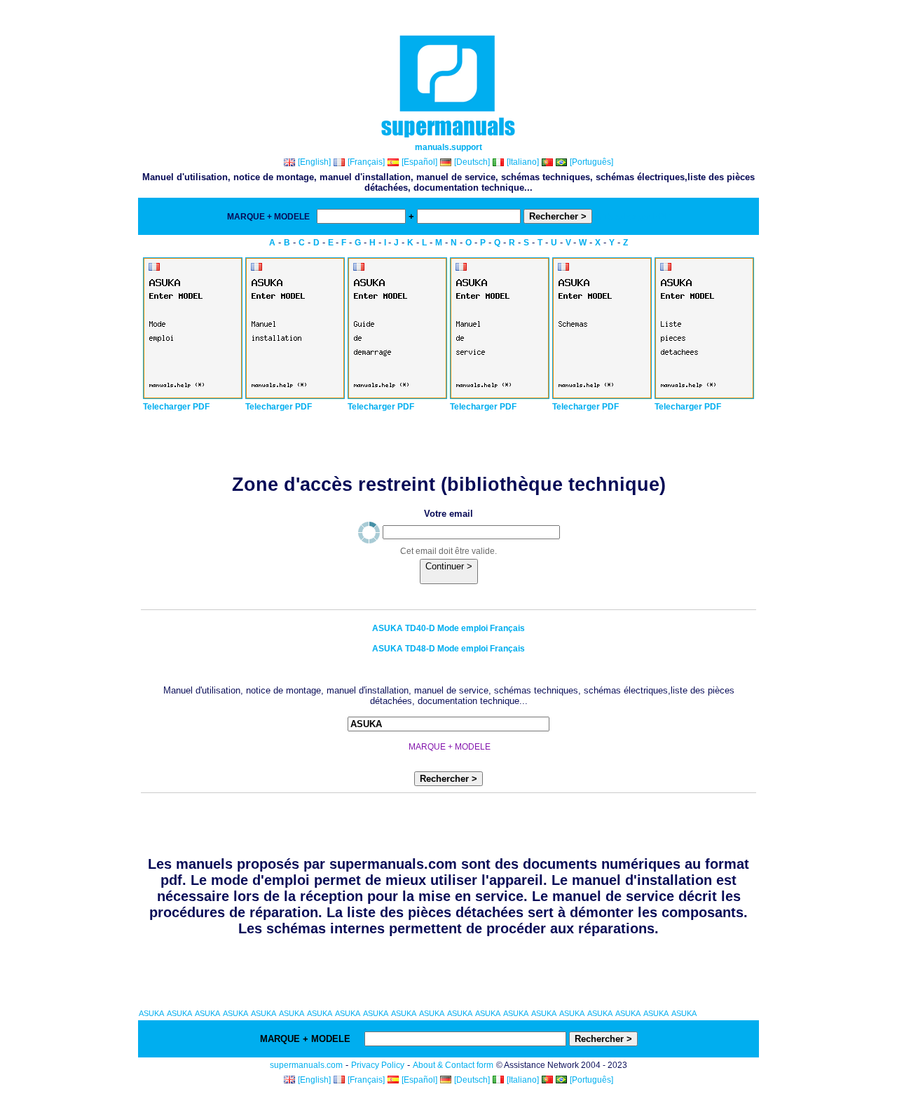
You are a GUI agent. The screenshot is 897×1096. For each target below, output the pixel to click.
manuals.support (448, 147)
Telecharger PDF (176, 407)
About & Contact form (453, 1065)
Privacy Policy (377, 1065)
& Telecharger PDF (632, 217)
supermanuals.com (306, 1065)
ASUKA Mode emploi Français (448, 628)
